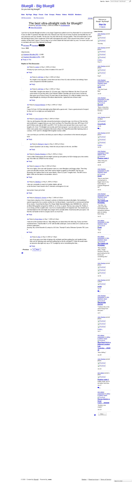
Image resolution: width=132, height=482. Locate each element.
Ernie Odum (38, 219)
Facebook (35, 45)
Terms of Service (105, 479)
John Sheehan (102, 34)
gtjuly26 (100, 105)
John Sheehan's (103, 82)
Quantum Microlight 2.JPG (31, 57)
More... (102, 414)
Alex (39, 237)
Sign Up (102, 1)
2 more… (100, 60)
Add (91, 18)
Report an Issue (94, 479)
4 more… (100, 145)
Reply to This (26, 59)
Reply (29, 72)
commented (101, 81)
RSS (22, 253)
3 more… (100, 329)
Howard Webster (40, 105)
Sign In (107, 1)
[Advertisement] (100, 446)
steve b (37, 166)
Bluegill (36, 479)
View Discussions (36, 27)
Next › (38, 249)
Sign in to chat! (118, 481)
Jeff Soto (38, 25)
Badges (84, 479)
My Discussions (39, 18)
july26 (100, 176)
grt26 (99, 87)
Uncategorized (65, 25)
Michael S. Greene (40, 197)
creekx (37, 67)
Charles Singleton (40, 154)
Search (130, 1)
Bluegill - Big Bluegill (37, 6)
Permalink (28, 67)
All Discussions (26, 18)
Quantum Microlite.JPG (30, 54)
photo (105, 83)
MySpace (26, 45)
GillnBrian (38, 182)
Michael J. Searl (43, 144)
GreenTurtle (102, 124)
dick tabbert (101, 220)
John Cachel (39, 118)
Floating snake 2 (103, 158)
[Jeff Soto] (24, 27)
